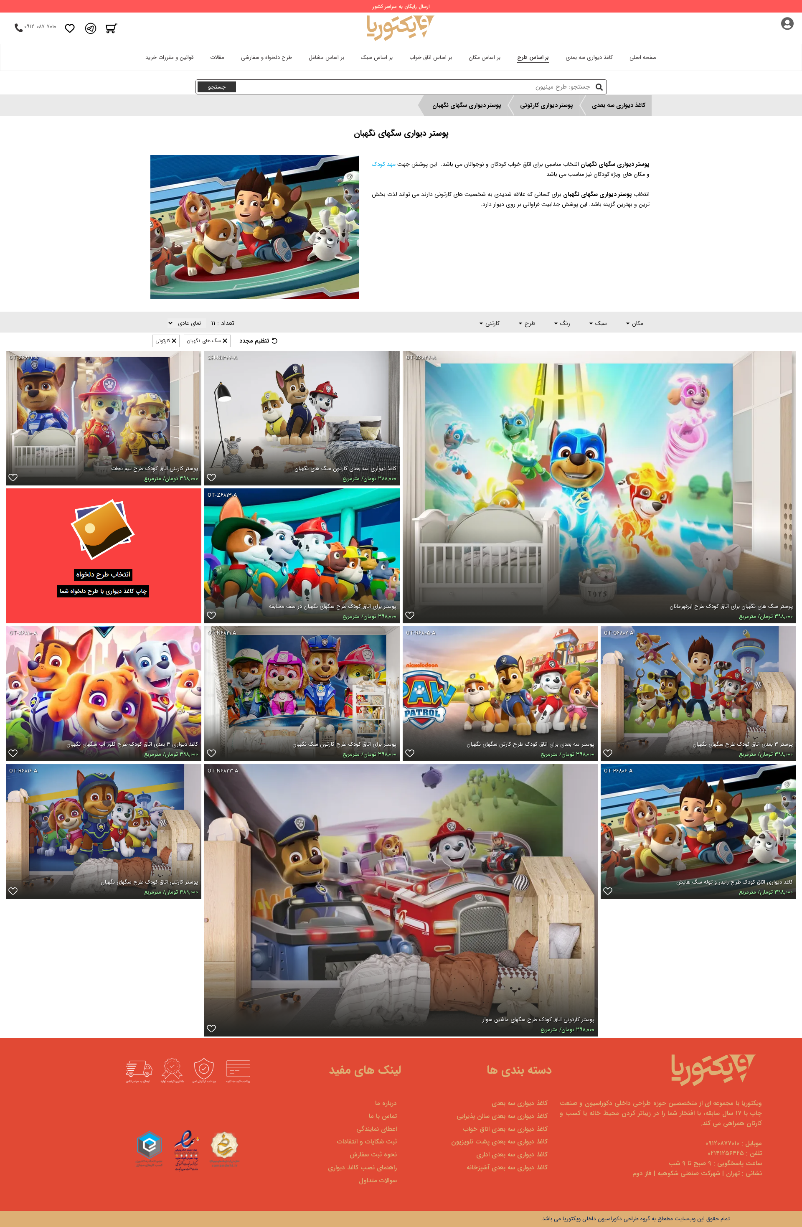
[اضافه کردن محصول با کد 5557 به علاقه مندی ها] (410, 755)
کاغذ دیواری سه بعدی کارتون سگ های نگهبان (345, 468)
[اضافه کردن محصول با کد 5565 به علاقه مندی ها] (410, 617)
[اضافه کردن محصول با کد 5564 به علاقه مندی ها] (211, 1030)
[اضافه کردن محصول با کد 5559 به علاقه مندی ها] (13, 755)
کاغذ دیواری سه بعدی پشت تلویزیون (499, 1142)
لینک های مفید (365, 1070)
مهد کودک (384, 164)
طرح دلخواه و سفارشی (266, 57)
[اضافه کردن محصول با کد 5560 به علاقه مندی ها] (211, 617)
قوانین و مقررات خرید (169, 57)
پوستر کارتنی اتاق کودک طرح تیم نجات (154, 468)
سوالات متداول (378, 1181)
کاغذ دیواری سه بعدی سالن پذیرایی (502, 1116)
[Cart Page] (111, 28)
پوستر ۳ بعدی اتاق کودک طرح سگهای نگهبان (743, 744)
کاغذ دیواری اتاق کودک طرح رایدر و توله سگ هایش (734, 882)
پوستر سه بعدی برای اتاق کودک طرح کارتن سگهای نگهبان (530, 744)
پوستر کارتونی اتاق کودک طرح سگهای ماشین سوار (538, 1019)
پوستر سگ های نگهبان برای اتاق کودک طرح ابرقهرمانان (731, 606)
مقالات (217, 57)
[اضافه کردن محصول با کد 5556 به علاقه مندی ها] (608, 755)
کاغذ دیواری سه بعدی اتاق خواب (505, 1129)
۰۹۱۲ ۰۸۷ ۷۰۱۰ (40, 26)
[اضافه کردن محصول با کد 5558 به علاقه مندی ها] (608, 893)
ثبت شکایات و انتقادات (367, 1142)
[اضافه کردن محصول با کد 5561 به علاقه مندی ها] (13, 893)
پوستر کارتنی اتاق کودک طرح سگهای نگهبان (149, 882)
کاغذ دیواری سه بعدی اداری (512, 1155)
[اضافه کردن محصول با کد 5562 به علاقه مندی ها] (13, 479)
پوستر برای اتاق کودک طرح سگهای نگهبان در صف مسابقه (332, 606)
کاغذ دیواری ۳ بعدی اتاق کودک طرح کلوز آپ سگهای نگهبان (132, 744)
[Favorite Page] (69, 28)
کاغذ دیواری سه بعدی (589, 57)
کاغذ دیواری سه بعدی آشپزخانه (507, 1168)
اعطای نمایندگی (376, 1129)
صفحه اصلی (643, 57)
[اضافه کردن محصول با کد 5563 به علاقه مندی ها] (211, 755)
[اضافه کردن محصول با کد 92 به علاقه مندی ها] (211, 479)
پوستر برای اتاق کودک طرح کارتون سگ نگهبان (344, 744)
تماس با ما (383, 1116)
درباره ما (386, 1103)
